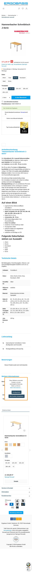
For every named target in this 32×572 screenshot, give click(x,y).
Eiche (9, 81)
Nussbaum (23, 77)
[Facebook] (11, 519)
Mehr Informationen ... (16, 387)
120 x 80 (11, 88)
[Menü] (3, 8)
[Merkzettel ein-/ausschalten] (24, 430)
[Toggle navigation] (4, 144)
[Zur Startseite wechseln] (16, 4)
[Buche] (14, 444)
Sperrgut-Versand (9, 477)
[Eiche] (6, 449)
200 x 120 (5, 92)
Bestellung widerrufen (16, 512)
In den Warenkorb (20, 97)
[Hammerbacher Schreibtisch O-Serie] (16, 425)
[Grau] (10, 444)
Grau (9, 77)
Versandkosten (8, 530)
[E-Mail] (17, 519)
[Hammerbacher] (16, 32)
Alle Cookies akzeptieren (16, 396)
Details (16, 481)
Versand (23, 112)
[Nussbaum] (18, 444)
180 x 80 (25, 88)
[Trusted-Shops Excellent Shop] (24, 127)
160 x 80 (18, 88)
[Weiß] (23, 444)
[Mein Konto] (26, 8)
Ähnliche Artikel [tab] (6, 410)
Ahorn (4, 77)
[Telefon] (20, 519)
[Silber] (6, 456)
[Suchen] (19, 8)
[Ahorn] (6, 444)
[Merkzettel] (23, 8)
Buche (15, 77)
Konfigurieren (16, 392)
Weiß (4, 81)
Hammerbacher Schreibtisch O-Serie (16, 436)
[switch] (28, 570)
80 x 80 (4, 88)
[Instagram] (14, 519)
